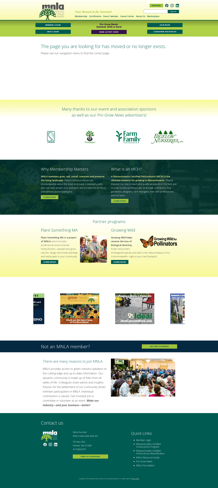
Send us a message (90, 456)
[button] (4, 137)
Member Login (53, 25)
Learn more (49, 197)
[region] (109, 137)
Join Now (156, 5)
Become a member (159, 346)
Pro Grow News (144, 461)
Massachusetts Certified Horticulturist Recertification (150, 452)
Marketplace (153, 16)
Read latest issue (108, 32)
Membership (81, 16)
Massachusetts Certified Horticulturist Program (148, 445)
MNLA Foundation (145, 465)
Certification (95, 16)
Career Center (127, 16)
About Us (140, 16)
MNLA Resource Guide (147, 457)
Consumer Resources (164, 32)
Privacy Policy (135, 479)
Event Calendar (110, 16)
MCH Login (53, 32)
